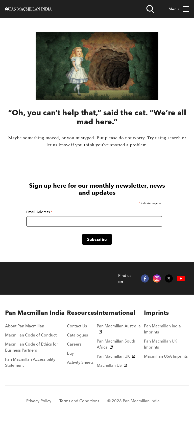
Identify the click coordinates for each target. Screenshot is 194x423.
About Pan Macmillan (24, 325)
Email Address (39, 212)
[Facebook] (145, 278)
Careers (74, 344)
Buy (70, 353)
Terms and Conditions (79, 400)
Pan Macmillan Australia (119, 325)
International (116, 312)
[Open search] (150, 9)
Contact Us (77, 325)
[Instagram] (157, 278)
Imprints (156, 312)
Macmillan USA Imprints (166, 356)
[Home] (28, 9)
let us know (58, 145)
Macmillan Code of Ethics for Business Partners (31, 347)
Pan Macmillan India (35, 312)
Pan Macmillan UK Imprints (160, 344)
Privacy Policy (38, 400)
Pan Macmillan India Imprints (162, 328)
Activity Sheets (80, 362)
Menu (173, 9)
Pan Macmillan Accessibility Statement (30, 362)
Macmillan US (109, 365)
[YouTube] (181, 278)
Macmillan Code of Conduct (31, 334)
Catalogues (77, 334)
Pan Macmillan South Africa (116, 344)
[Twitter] (169, 278)
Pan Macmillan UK (113, 356)
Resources (82, 312)
